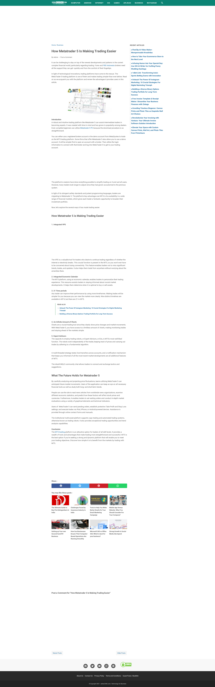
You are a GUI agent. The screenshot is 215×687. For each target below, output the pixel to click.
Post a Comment (66, 57)
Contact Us (89, 676)
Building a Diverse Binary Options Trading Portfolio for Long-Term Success (86, 314)
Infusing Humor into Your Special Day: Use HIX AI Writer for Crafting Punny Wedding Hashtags (147, 66)
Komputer (75, 3)
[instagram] (106, 666)
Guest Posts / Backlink (130, 676)
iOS (108, 3)
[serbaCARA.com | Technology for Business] (59, 3)
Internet (99, 3)
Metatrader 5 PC (86, 128)
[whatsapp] (117, 486)
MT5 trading (60, 432)
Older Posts (121, 653)
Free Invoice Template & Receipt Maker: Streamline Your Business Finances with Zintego (145, 101)
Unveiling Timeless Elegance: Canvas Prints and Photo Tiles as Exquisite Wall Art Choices (147, 111)
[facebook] (61, 486)
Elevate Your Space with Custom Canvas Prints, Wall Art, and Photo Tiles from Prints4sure (147, 130)
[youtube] (99, 666)
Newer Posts (57, 653)
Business (139, 3)
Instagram (152, 3)
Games (117, 3)
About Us (80, 676)
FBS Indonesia (109, 65)
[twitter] (79, 486)
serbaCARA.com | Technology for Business (113, 684)
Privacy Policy (99, 676)
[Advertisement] (107, 24)
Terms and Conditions (113, 676)
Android (87, 3)
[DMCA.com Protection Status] (126, 665)
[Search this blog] (162, 3)
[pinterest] (98, 486)
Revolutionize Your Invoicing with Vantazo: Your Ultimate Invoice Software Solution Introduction (145, 120)
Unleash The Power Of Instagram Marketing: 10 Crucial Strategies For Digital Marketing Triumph (145, 82)
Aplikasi (127, 3)
